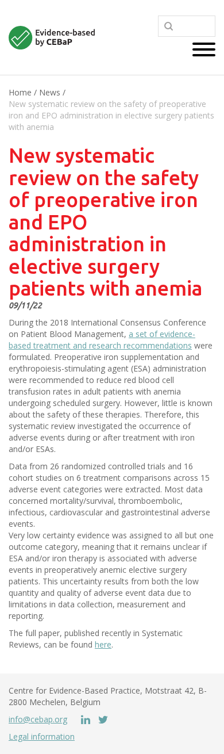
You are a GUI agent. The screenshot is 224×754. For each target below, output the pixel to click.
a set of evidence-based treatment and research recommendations (102, 339)
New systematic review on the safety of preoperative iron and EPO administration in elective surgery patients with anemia (111, 115)
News (49, 92)
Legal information (42, 736)
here (103, 644)
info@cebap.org (38, 719)
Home (20, 92)
